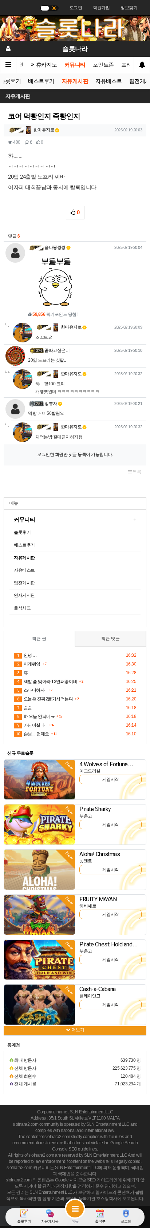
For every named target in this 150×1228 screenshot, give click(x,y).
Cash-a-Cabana (97, 989)
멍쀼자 (50, 403)
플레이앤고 (89, 995)
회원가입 (101, 7)
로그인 (76, 7)
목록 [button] (136, 471)
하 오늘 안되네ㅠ (36, 716)
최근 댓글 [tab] (110, 638)
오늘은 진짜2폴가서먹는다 (45, 699)
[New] (39, 779)
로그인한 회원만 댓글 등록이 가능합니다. (75, 454)
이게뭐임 (28, 664)
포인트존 (103, 64)
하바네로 (87, 906)
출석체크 (22, 608)
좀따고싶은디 (57, 350)
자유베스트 (108, 81)
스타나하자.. (31, 690)
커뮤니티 (75, 64)
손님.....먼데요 (32, 733)
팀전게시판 (24, 582)
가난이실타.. (31, 725)
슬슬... (26, 707)
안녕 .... (26, 655)
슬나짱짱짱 (55, 247)
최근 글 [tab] (39, 638)
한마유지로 (43, 129)
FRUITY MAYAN (98, 899)
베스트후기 (41, 81)
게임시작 (110, 779)
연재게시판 (24, 595)
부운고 (85, 816)
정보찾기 (129, 7)
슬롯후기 (22, 532)
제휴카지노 (44, 64)
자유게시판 (75, 81)
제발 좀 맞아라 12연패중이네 (47, 681)
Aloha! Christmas (99, 854)
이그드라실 (89, 771)
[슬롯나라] (75, 28)
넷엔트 (85, 860)
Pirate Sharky (95, 809)
